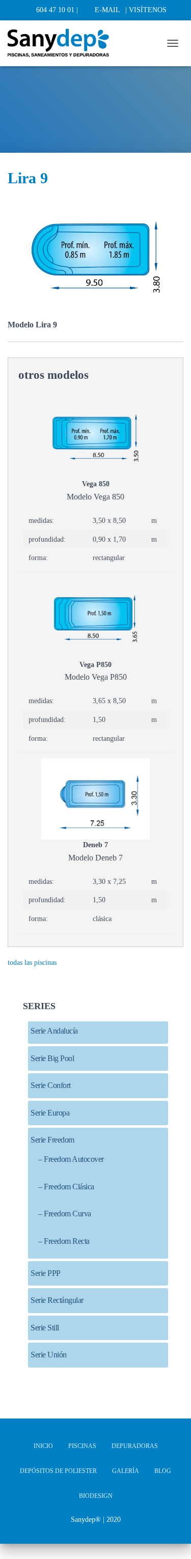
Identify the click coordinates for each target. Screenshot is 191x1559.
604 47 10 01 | (57, 10)
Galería (125, 1470)
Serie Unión (49, 1354)
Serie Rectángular (57, 1300)
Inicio (43, 1446)
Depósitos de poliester (58, 1470)
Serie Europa (50, 1112)
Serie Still (45, 1327)
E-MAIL (107, 10)
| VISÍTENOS (146, 10)
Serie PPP (46, 1273)
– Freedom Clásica (66, 1186)
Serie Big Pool (52, 1058)
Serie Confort (51, 1085)
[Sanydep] (62, 43)
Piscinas (82, 1446)
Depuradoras (135, 1446)
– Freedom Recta (64, 1241)
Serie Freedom (52, 1139)
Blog (162, 1470)
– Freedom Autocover (71, 1159)
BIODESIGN (96, 1495)
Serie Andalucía (54, 1030)
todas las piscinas (32, 962)
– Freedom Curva (64, 1213)
